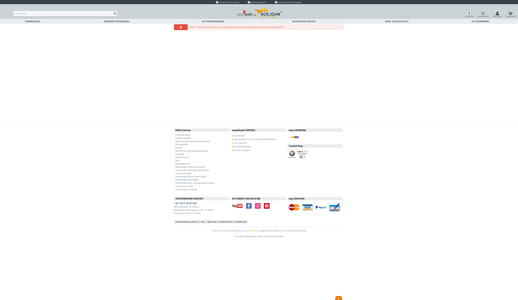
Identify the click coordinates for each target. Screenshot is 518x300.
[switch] (302, 157)
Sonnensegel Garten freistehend (190, 167)
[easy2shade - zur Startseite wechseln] (259, 12)
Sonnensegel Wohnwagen (187, 179)
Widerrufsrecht (182, 157)
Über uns (212, 222)
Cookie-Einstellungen (186, 222)
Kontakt (178, 147)
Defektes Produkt (183, 138)
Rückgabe (179, 154)
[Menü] (307, 150)
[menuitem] (65, 13)
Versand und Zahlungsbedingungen (191, 151)
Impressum (241, 222)
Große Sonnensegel (184, 186)
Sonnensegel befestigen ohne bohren (192, 170)
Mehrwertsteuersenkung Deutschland (192, 141)
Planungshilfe (181, 144)
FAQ (203, 222)
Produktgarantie (182, 163)
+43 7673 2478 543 (185, 203)
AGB (177, 160)
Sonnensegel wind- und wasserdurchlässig (194, 183)
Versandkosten (253, 231)
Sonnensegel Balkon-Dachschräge (190, 176)
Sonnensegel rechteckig (186, 189)
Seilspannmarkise (183, 173)
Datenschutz (226, 222)
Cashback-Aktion (182, 135)
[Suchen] (115, 13)
